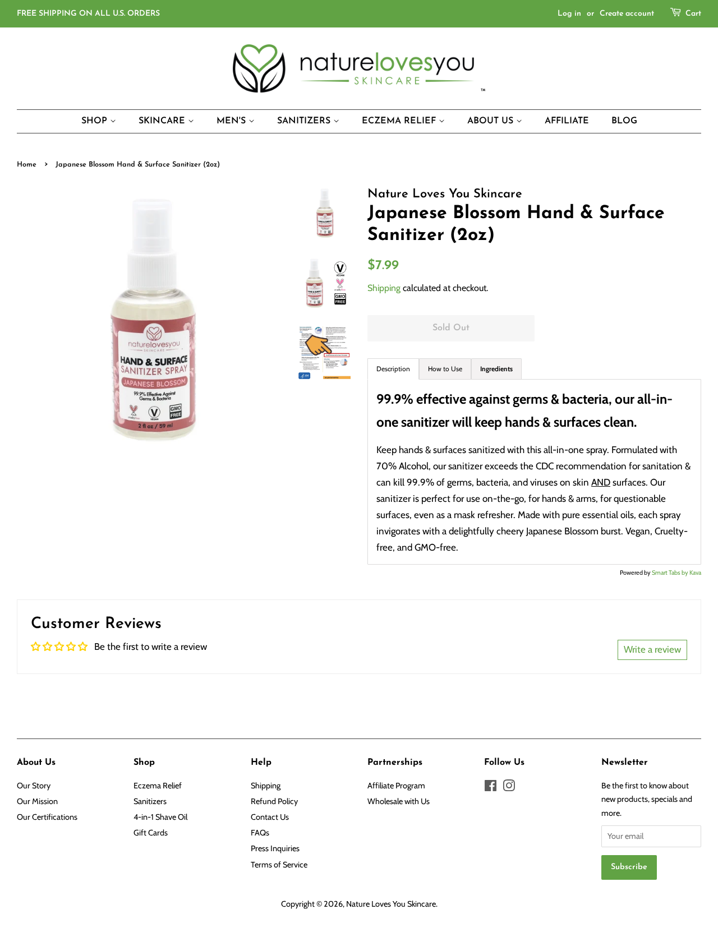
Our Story (33, 786)
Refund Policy (274, 801)
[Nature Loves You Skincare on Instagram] (509, 788)
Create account (627, 14)
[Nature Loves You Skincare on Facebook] (490, 788)
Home (26, 164)
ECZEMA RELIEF (400, 121)
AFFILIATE (567, 121)
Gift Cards (151, 833)
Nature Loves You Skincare (391, 904)
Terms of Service (279, 865)
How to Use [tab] (445, 368)
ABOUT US (491, 121)
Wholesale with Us (398, 801)
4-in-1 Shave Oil (160, 817)
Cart (693, 14)
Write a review (652, 649)
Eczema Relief (158, 786)
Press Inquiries (275, 848)
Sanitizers (150, 801)
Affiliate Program (396, 786)
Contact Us (270, 817)
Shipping (384, 288)
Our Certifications (47, 817)
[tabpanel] (534, 472)
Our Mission (37, 801)
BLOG (624, 121)
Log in (569, 14)
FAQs (260, 833)
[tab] (496, 369)
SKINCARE (163, 121)
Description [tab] (393, 368)
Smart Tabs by (670, 572)
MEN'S (232, 121)
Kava (695, 572)
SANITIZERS (305, 121)
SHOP (95, 121)
